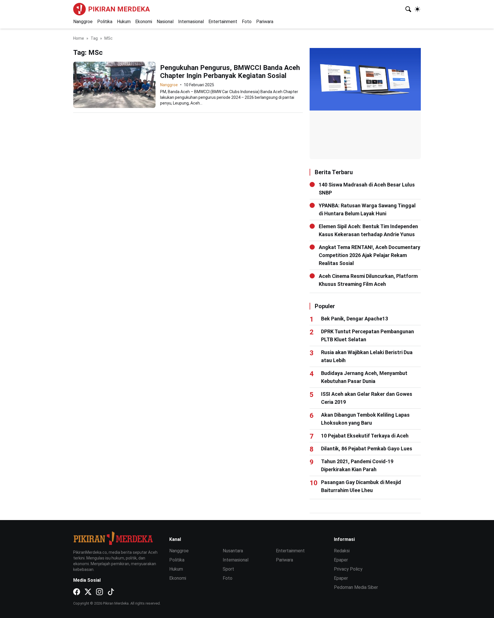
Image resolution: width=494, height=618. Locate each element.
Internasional (191, 21)
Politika (104, 21)
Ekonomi (143, 21)
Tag (94, 38)
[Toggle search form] (408, 9)
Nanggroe (83, 21)
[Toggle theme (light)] (417, 9)
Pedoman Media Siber (356, 587)
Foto (247, 21)
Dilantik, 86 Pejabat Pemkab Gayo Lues (366, 449)
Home (78, 38)
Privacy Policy (348, 569)
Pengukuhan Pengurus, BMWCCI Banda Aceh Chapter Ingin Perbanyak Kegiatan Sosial (230, 72)
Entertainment (222, 21)
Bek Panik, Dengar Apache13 (354, 319)
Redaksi (342, 550)
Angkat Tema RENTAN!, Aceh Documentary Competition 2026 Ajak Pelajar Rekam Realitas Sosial (369, 255)
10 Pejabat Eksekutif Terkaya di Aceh (365, 436)
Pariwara (264, 21)
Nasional (165, 21)
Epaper (341, 560)
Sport (228, 569)
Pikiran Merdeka (119, 9)
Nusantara (233, 550)
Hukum (124, 21)
